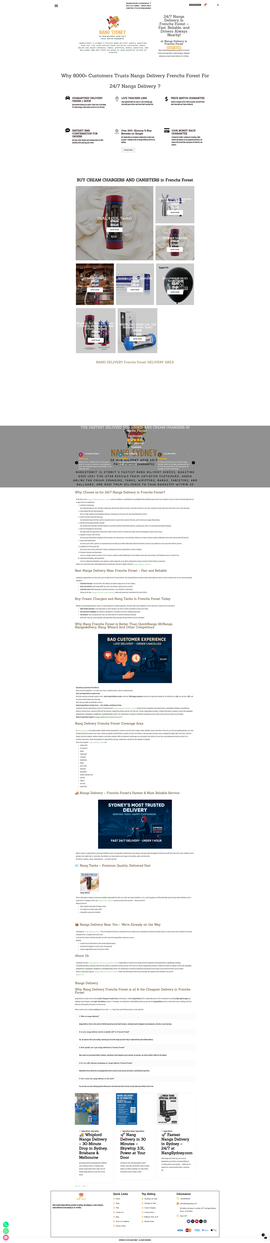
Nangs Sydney (95, 1131)
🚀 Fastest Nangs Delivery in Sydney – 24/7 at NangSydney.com (177, 1143)
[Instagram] (192, 1221)
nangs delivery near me (92, 932)
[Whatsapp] (6, 1231)
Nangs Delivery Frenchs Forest (124, 708)
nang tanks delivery (105, 900)
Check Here (128, 150)
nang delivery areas (96, 742)
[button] (56, 6)
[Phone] (6, 1224)
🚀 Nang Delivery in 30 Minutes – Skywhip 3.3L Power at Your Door (133, 1146)
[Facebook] (188, 1221)
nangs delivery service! (142, 564)
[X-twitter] (201, 1221)
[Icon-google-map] (205, 1221)
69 (84, 1186)
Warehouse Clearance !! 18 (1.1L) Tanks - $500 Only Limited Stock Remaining (138, 5)
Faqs (110, 1009)
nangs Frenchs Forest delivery (103, 592)
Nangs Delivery (85, 1131)
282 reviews (139, 443)
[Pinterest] (197, 1221)
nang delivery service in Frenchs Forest (103, 963)
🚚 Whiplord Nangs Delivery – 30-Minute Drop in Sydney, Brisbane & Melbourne (93, 1146)
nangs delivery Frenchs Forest (99, 499)
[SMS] (6, 1237)
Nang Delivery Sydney (129, 1131)
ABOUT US (80, 975)
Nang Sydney (83, 730)
